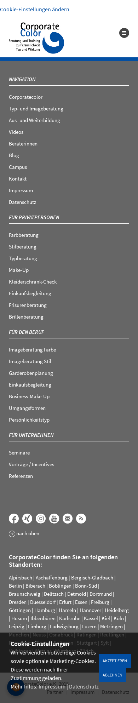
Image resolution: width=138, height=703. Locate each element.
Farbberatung (24, 235)
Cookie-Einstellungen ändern (34, 9)
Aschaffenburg (52, 577)
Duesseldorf (43, 602)
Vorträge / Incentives (31, 464)
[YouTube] (54, 519)
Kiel (106, 618)
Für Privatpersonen (34, 217)
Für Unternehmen (31, 434)
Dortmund (101, 593)
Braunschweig (24, 593)
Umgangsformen (27, 408)
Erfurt (65, 602)
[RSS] (81, 519)
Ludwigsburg (64, 626)
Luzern (89, 626)
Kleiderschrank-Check (33, 281)
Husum (19, 618)
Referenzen (21, 476)
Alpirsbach (20, 577)
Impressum (52, 686)
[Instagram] (41, 519)
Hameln (67, 610)
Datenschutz (84, 686)
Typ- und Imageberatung (36, 108)
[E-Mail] (68, 519)
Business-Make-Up (29, 396)
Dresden (18, 602)
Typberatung (23, 258)
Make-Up (19, 270)
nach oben (27, 534)
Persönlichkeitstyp (29, 419)
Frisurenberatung (28, 305)
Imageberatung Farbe (32, 349)
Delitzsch (54, 593)
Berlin (15, 585)
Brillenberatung (26, 316)
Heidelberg (117, 610)
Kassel (91, 618)
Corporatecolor (25, 96)
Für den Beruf (26, 331)
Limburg (37, 626)
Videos (16, 131)
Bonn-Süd (86, 585)
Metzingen (111, 626)
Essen (81, 602)
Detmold (76, 593)
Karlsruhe (69, 618)
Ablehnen (112, 675)
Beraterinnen (23, 143)
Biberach (35, 585)
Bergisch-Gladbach (92, 577)
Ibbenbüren (43, 618)
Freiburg (100, 602)
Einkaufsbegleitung (30, 293)
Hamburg (44, 610)
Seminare (19, 452)
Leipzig (16, 626)
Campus (18, 167)
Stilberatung (22, 246)
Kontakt (18, 178)
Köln (119, 618)
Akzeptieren (115, 660)
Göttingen (20, 610)
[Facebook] (14, 519)
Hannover (90, 610)
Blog (14, 155)
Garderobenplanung (31, 373)
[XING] (27, 519)
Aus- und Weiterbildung (34, 120)
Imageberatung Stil (30, 361)
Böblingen (60, 585)
